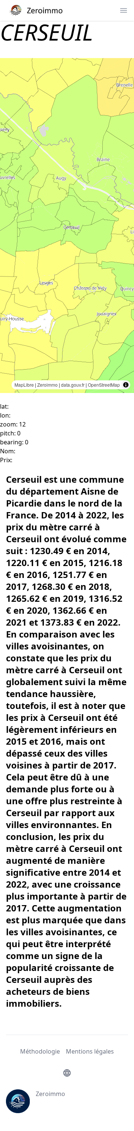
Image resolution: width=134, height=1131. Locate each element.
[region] (67, 225)
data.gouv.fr (72, 384)
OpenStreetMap (104, 384)
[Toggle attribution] (125, 384)
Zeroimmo (47, 384)
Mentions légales (90, 1051)
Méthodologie (40, 1051)
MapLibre (24, 384)
